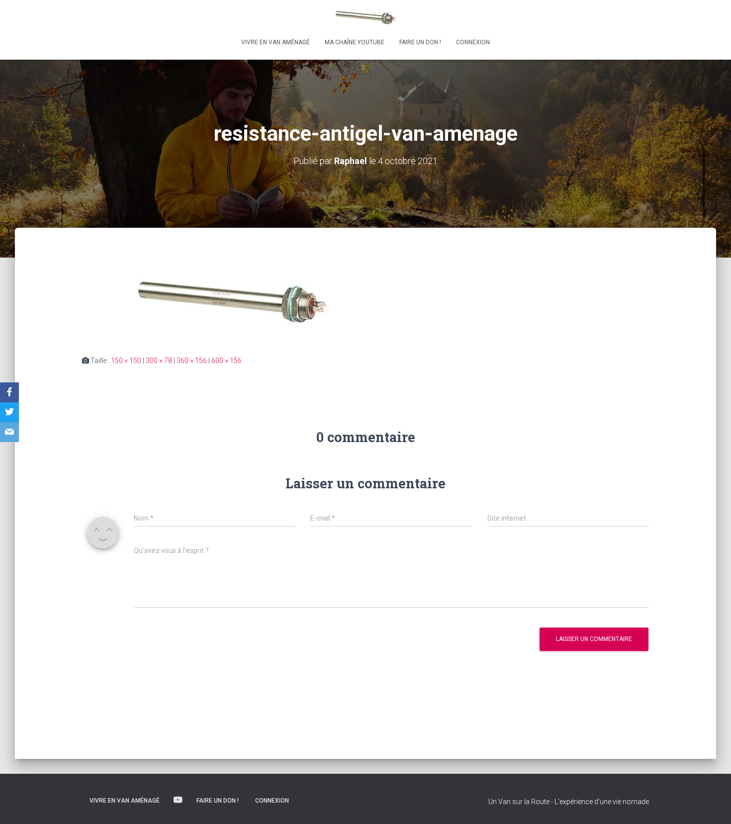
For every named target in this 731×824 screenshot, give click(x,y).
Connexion (473, 42)
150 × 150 (126, 361)
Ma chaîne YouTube (354, 42)
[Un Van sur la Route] (365, 17)
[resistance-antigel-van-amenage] (231, 301)
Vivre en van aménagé (275, 42)
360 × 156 (192, 361)
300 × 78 (159, 361)
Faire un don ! (420, 42)
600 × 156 (226, 361)
